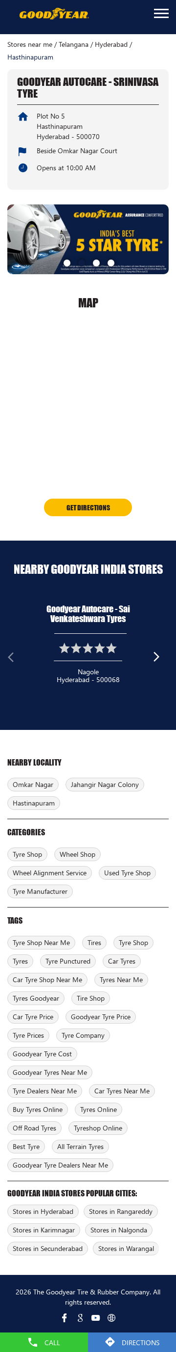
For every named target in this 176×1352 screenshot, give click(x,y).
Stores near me (29, 44)
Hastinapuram (34, 802)
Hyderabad (111, 44)
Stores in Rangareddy (121, 1211)
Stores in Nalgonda (118, 1229)
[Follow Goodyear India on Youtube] (96, 1318)
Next (161, 659)
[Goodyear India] (53, 14)
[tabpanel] (88, 239)
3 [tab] (95, 262)
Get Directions (88, 507)
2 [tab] (80, 262)
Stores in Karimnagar (44, 1229)
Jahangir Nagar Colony (105, 784)
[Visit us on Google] (80, 1318)
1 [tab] (66, 262)
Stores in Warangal (126, 1248)
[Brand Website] (111, 1318)
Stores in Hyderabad (43, 1211)
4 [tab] (110, 262)
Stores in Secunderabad (48, 1248)
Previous (15, 659)
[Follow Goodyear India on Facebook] (64, 1318)
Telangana (73, 44)
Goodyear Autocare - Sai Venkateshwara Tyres (88, 614)
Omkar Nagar (33, 784)
